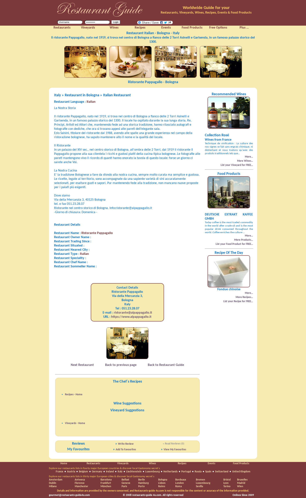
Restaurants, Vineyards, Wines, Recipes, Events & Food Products (206, 12)
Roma (178, 486)
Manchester (81, 486)
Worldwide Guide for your (206, 8)
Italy (120, 471)
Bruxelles (242, 479)
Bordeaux (180, 479)
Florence (80, 483)
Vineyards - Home (75, 423)
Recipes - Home (73, 394)
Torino (226, 486)
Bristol (227, 479)
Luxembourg (152, 471)
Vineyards (122, 463)
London (179, 483)
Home (63, 463)
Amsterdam (55, 479)
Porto (141, 486)
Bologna (162, 479)
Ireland (110, 471)
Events (211, 463)
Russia (198, 471)
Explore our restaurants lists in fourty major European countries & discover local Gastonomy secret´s (104, 468)
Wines (152, 463)
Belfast (125, 479)
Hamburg (143, 483)
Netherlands (170, 471)
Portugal (186, 471)
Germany (97, 471)
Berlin (141, 479)
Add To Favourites (126, 449)
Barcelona (106, 479)
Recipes (182, 463)
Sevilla (199, 486)
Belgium (83, 471)
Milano (53, 486)
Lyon (226, 483)
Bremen (200, 479)
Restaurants (93, 463)
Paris (124, 486)
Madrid (241, 483)
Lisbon (161, 483)
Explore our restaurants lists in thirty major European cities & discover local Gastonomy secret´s (101, 476)
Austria (71, 471)
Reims (161, 486)
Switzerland (221, 471)
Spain (208, 471)
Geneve (126, 483)
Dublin (52, 483)
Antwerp (80, 479)
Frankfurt (106, 483)
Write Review (126, 444)
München (106, 486)
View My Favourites (175, 449)
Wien (240, 486)
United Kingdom (241, 471)
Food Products (241, 463)
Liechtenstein (134, 471)
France (59, 471)
